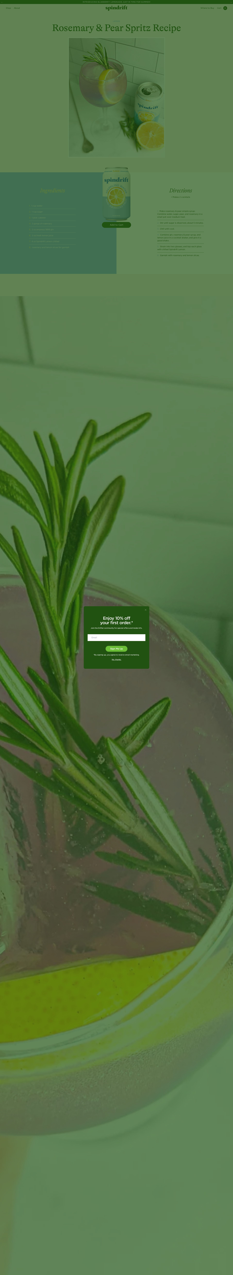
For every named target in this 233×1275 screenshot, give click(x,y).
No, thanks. (116, 660)
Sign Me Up (116, 648)
